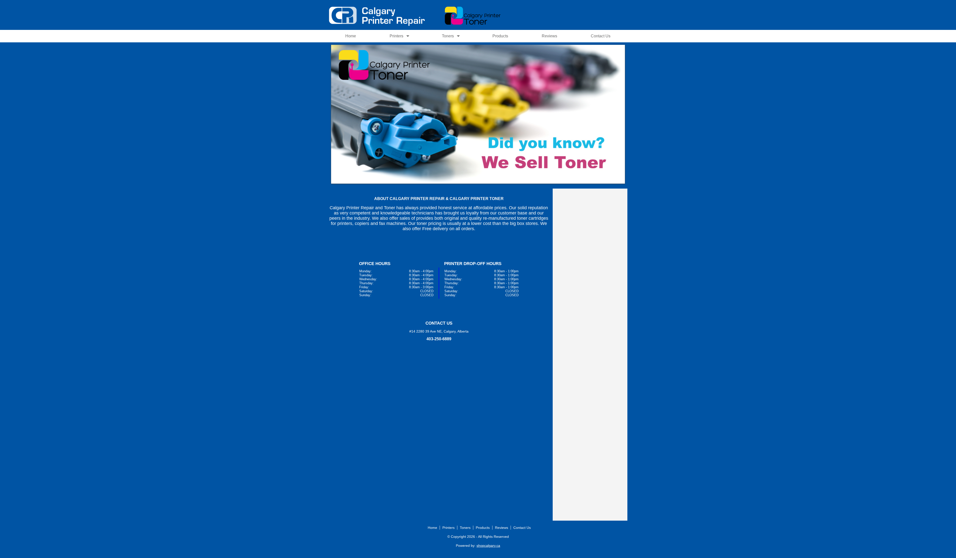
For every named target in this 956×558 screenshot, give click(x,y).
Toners (448, 36)
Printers (396, 36)
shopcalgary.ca (488, 546)
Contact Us (600, 36)
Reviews (549, 36)
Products (500, 36)
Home (350, 36)
